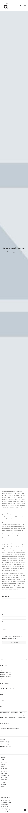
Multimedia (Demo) (22, 715)
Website (4, 629)
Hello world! (16, 689)
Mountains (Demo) (12, 715)
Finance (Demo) (23, 712)
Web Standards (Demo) (17, 251)
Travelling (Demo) (13, 717)
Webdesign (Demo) (22, 717)
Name (4, 614)
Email (4, 622)
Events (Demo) (14, 712)
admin (14, 252)
